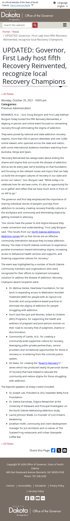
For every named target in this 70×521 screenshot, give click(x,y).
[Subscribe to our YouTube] (38, 498)
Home (6, 32)
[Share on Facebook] (53, 450)
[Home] (27, 15)
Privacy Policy (57, 485)
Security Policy (36, 491)
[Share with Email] (64, 450)
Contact (10, 485)
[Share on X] (59, 450)
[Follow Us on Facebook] (27, 498)
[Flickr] (43, 498)
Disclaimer (40, 485)
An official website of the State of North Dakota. (20, 4)
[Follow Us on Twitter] (32, 498)
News (15, 32)
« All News (7, 94)
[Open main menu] (65, 25)
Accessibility (24, 485)
